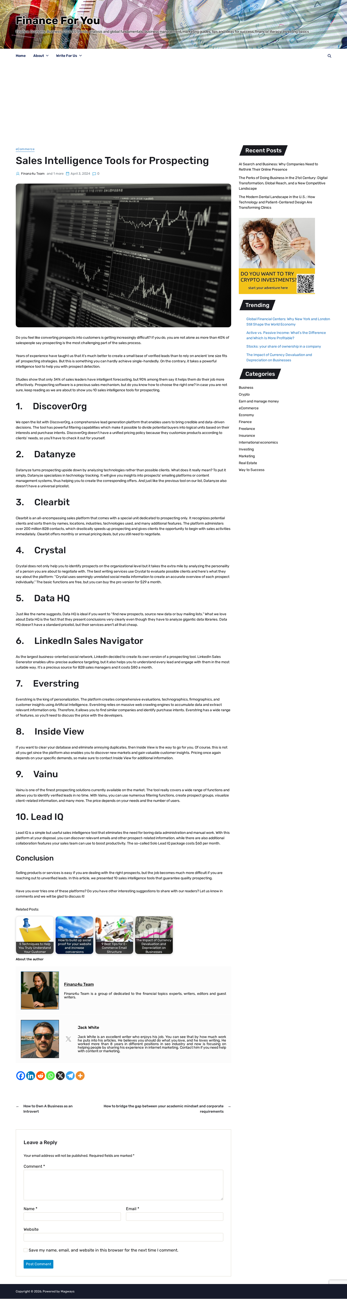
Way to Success (251, 470)
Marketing (247, 456)
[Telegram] (70, 1075)
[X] (60, 1075)
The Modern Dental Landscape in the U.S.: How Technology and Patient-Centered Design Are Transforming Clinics (277, 202)
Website (31, 1229)
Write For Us (66, 56)
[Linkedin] (30, 1075)
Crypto (244, 394)
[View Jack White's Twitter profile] (68, 1039)
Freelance (247, 429)
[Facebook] (20, 1075)
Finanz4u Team (33, 173)
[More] (80, 1075)
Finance (245, 422)
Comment (34, 1166)
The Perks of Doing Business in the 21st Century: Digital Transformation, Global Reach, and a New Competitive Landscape (283, 183)
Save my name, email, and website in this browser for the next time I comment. (103, 1250)
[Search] (329, 56)
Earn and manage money (259, 401)
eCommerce (25, 149)
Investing (246, 449)
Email (132, 1209)
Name (30, 1209)
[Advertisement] (173, 101)
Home (21, 56)
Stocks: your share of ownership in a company (283, 346)
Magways (67, 1291)
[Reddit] (40, 1075)
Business (246, 387)
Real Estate (248, 463)
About (38, 56)
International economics (258, 442)
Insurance (247, 435)
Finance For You (58, 20)
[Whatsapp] (50, 1075)
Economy (246, 415)
